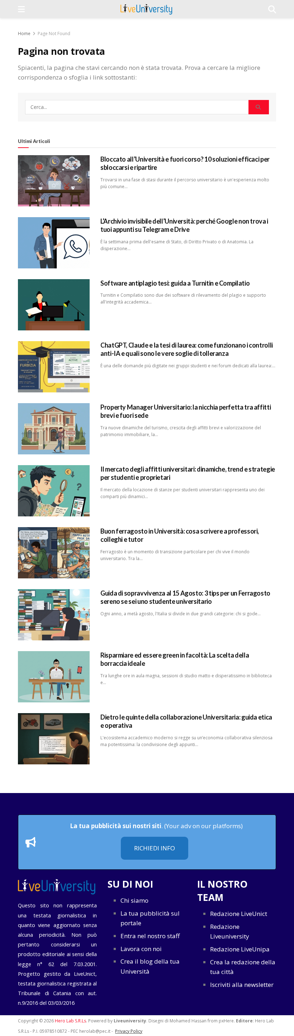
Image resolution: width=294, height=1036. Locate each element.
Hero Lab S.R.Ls (70, 1021)
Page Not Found (54, 33)
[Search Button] (258, 107)
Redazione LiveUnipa (240, 949)
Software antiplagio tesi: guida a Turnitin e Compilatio (175, 283)
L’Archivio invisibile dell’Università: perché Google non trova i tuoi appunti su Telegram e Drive (184, 225)
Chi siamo (134, 900)
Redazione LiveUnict (238, 914)
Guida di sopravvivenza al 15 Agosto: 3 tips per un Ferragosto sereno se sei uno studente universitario (185, 597)
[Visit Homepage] (146, 9)
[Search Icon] (272, 9)
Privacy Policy (128, 1031)
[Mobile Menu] (21, 9)
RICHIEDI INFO (154, 848)
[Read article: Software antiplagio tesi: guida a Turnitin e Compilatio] (54, 304)
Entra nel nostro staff (150, 936)
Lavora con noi (141, 949)
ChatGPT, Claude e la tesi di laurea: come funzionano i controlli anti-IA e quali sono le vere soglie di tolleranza (186, 349)
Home (24, 33)
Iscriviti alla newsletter (242, 984)
